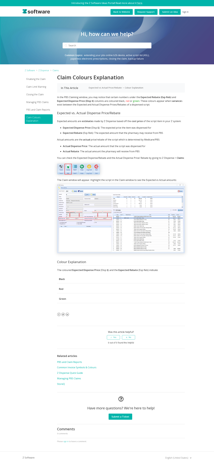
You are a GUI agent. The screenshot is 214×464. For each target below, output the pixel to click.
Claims (56, 70)
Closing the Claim (35, 94)
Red (61, 289)
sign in (66, 441)
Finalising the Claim (36, 79)
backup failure (136, 58)
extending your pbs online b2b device (104, 55)
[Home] (36, 11)
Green (62, 298)
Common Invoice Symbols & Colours (76, 367)
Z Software (30, 70)
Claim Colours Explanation (33, 119)
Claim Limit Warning (36, 86)
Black (62, 279)
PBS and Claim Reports (38, 109)
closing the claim (118, 58)
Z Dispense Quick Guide (70, 373)
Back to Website (121, 11)
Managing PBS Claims (37, 102)
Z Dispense (43, 70)
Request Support (146, 11)
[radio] (113, 337)
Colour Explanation (134, 87)
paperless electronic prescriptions (89, 58)
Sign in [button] (185, 11)
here (139, 3)
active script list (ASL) (137, 55)
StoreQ (61, 384)
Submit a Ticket (120, 416)
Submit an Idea (170, 11)
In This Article (69, 88)
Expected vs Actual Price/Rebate (105, 87)
